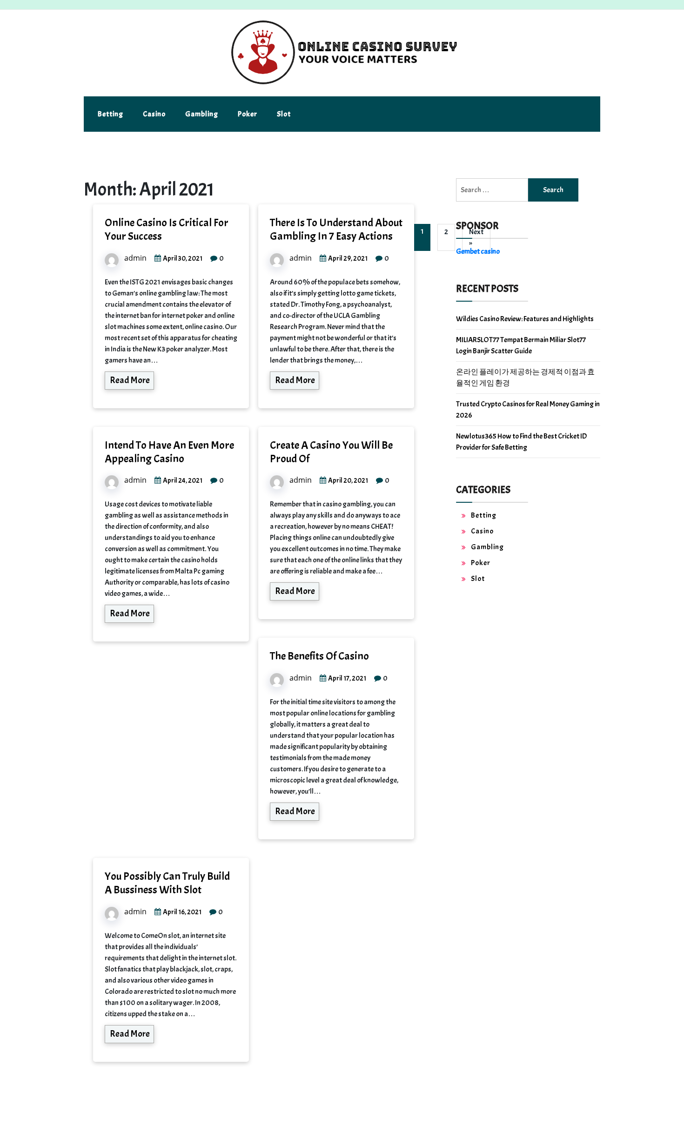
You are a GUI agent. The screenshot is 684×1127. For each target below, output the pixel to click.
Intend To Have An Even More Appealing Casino (169, 452)
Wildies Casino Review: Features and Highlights (525, 319)
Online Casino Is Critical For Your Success (166, 229)
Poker (247, 114)
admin (135, 258)
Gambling (201, 114)
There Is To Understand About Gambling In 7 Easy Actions (336, 229)
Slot (284, 114)
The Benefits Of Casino (319, 656)
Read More (130, 380)
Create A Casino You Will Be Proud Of (331, 452)
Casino (154, 114)
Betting (110, 114)
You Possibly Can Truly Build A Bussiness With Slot (167, 883)
